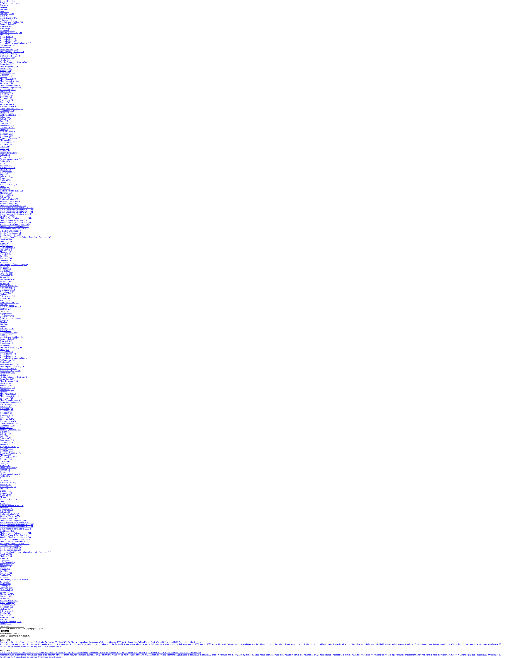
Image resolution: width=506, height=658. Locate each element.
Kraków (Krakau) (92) (9, 199)
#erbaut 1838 (193, 644)
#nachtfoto (356, 644)
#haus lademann (267, 644)
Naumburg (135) (7, 292)
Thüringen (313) (7, 279)
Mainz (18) (4, 186)
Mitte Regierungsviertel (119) (12, 51)
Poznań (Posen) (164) (9, 203)
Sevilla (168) (5, 260)
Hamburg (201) (6, 134)
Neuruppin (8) (6, 98)
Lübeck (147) (5, 119)
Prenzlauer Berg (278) (9, 49)
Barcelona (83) (6, 258)
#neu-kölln (365, 644)
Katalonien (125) (7, 262)
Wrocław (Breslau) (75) (10, 201)
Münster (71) (5, 140)
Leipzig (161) (5, 176)
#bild (120, 644)
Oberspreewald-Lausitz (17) (11, 108)
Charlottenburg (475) (9, 18)
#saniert (436, 644)
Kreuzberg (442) (7, 28)
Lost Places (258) (7, 216)
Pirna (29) (4, 174)
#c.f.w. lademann (152, 644)
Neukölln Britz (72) (8, 39)
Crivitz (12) (5, 271)
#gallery (238, 644)
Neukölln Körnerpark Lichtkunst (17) (15, 43)
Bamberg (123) (6, 195)
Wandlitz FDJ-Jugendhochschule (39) (15, 222)
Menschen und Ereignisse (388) (13, 205)
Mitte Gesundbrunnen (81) (11, 85)
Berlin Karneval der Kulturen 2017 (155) (17, 208)
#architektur (32, 644)
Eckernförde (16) (7, 117)
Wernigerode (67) (7, 288)
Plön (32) (4, 129)
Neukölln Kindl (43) (8, 41)
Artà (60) (4, 243)
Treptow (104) (6, 68)
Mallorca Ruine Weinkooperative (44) (15, 218)
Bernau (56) (5, 102)
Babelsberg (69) (6, 94)
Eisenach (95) (5, 281)
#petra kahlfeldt (377, 644)
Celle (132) (4, 148)
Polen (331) (5, 197)
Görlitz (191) (5, 180)
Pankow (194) (6, 47)
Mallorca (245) (6, 241)
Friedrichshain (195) (8, 24)
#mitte (348, 644)
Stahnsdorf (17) (6, 113)
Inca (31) (4, 256)
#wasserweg (32, 646)
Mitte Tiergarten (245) (9, 66)
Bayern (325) (5, 189)
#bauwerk (106, 644)
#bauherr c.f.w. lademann (58, 644)
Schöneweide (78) (7, 45)
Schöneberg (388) (7, 58)
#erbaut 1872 (205, 644)
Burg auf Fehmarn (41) (9, 132)
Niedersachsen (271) (8, 142)
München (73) (6, 193)
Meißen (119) (5, 182)
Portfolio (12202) (7, 14)
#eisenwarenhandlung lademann (173, 644)
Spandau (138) (6, 77)
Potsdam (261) (6, 92)
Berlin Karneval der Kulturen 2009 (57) (16, 214)
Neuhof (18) (5, 157)
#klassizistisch (338, 644)
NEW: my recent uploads (10, 3)
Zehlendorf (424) (7, 75)
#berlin (114, 644)
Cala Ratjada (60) (7, 248)
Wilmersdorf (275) (7, 73)
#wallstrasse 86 (6, 646)
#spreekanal (482, 644)
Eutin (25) (4, 121)
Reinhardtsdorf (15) (8, 172)
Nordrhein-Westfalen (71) (10, 138)
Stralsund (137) (6, 275)
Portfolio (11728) (7, 304)
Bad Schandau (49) (8, 167)
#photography (398, 644)
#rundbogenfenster (412, 644)
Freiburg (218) (6, 309)
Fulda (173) (5, 155)
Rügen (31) (4, 267)
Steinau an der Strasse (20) (11, 159)
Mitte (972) (4, 35)
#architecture (20, 644)
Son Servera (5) (6, 250)
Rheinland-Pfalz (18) (8, 184)
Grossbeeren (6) (6, 100)
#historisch (279, 644)
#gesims (255, 644)
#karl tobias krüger (311, 644)
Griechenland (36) (7, 296)
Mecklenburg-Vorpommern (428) (14, 264)
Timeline (3, 7)
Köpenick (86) (6, 26)
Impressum (4, 11)
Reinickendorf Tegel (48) (10, 56)
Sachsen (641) (6, 165)
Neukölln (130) (6, 37)
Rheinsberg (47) (6, 96)
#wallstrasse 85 (494, 644)
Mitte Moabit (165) (8, 79)
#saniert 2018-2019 (449, 644)
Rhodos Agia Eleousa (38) (11, 233)
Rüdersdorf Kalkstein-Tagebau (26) (15, 224)
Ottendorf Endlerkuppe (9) (11, 231)
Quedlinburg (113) (7, 290)
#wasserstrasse (20, 646)
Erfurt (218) (5, 283)
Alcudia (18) (5, 254)
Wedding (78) (5, 70)
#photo (388, 644)
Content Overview (7, 316)
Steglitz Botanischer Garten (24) (13, 62)
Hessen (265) (5, 151)
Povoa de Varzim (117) (9, 302)
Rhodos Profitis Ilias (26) (10, 235)
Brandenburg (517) (8, 89)
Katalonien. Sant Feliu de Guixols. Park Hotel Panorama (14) (25, 237)
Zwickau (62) (5, 170)
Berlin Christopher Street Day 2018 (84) (16, 212)
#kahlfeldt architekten (294, 644)
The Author (5, 9)
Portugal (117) (6, 300)
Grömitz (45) (5, 123)
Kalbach (3, 163)
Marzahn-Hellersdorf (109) (11, 32)
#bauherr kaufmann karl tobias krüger (85, 644)
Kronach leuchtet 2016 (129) (12, 191)
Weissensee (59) (6, 83)
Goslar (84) (4, 146)
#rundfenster (427, 644)
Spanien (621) (6, 239)
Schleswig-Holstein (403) (10, 115)
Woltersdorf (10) (7, 104)
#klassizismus (326, 644)
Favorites (4, 5)
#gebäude (247, 644)
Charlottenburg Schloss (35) (11, 22)
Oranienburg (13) (7, 111)
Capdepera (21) (6, 245)
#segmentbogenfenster (467, 644)
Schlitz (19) (5, 161)
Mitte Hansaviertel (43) (9, 81)
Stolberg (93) (5, 294)
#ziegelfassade (55, 646)
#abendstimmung (7, 644)
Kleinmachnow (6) (8, 106)
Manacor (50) (5, 252)
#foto (214, 644)
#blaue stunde (129, 644)
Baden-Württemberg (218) (11, 307)
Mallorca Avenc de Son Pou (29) (13, 220)
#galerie (231, 644)
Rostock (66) (5, 269)
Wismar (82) (5, 277)
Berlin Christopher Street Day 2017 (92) (16, 210)
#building (140, 644)
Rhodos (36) (5, 298)
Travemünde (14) (7, 125)
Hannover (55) (6, 144)
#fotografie (222, 644)
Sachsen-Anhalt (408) (9, 286)
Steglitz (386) (5, 60)
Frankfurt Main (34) (8, 153)
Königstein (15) (6, 178)
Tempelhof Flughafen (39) (11, 87)
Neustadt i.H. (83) (7, 127)
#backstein (42, 644)
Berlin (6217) (5, 16)
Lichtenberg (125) (7, 30)
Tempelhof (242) (7, 64)
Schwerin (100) (6, 273)
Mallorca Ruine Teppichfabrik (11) (14, 226)
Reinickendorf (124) (8, 54)
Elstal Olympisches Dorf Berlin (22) (15, 229)
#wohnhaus (43, 646)
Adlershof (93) (6, 20)
